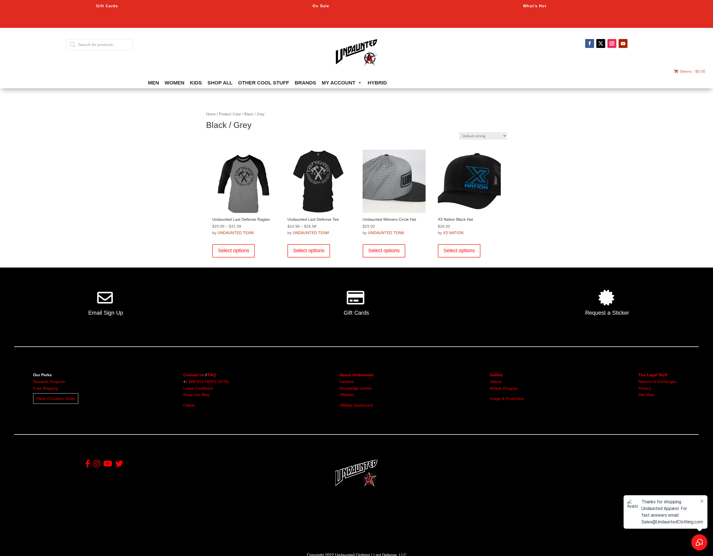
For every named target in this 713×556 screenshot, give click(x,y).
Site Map (646, 394)
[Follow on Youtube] (623, 43)
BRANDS (305, 83)
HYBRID (377, 83)
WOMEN (174, 83)
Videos (496, 381)
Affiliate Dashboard (356, 405)
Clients (189, 405)
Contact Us (193, 375)
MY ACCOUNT (338, 83)
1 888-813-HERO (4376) (207, 381)
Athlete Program (504, 388)
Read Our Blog (196, 394)
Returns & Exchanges (657, 381)
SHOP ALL (220, 83)
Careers (347, 381)
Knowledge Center (356, 388)
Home (211, 114)
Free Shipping (45, 388)
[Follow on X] (600, 43)
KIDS (196, 83)
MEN (153, 83)
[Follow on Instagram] (611, 43)
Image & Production (507, 398)
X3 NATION (453, 232)
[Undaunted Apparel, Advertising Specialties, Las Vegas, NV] (347, 526)
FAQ (212, 375)
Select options (233, 250)
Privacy (644, 388)
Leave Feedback (198, 388)
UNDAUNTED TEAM (236, 232)
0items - (692, 71)
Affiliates (347, 394)
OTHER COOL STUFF (263, 83)
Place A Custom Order (55, 398)
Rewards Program (49, 381)
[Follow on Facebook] (589, 43)
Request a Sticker (607, 313)
